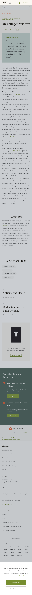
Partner (25, 2)
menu (4, 2)
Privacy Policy (22, 576)
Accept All (16, 582)
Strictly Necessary (16, 589)
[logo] (10, 2)
